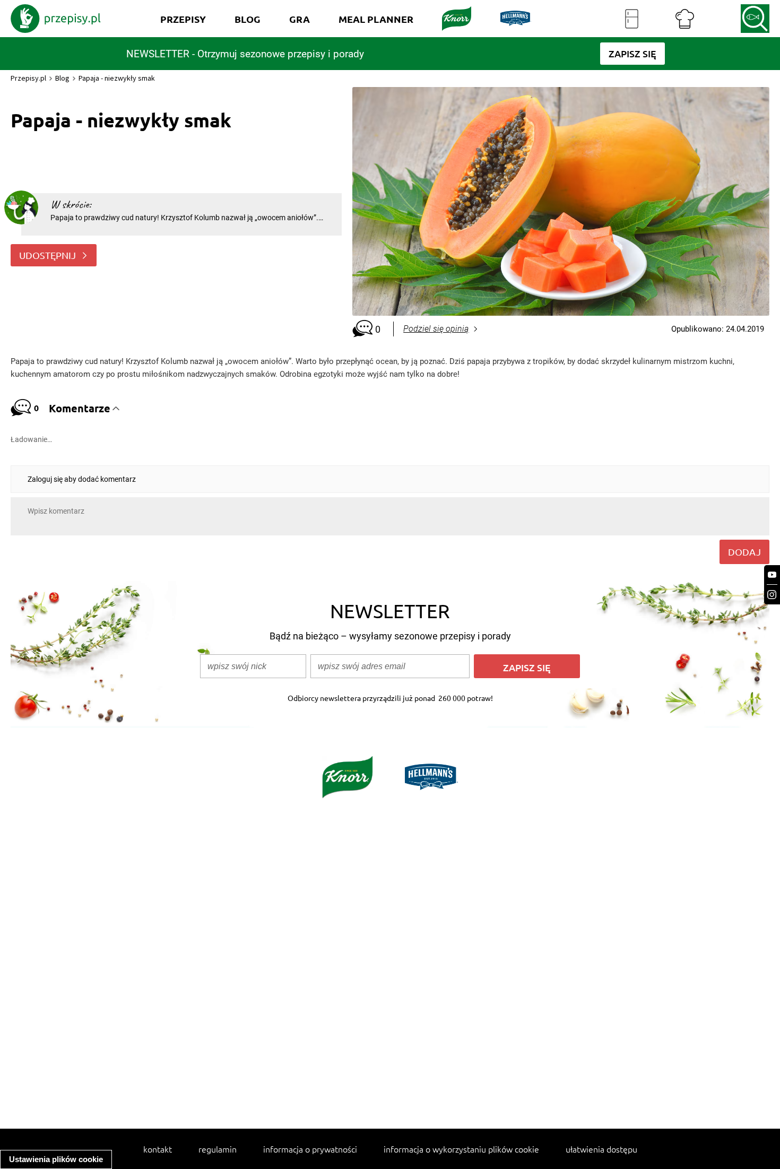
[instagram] (772, 594)
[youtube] (772, 575)
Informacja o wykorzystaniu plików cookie (461, 1149)
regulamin (217, 1149)
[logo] (56, 18)
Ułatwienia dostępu (601, 1149)
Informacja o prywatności (310, 1149)
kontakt (157, 1149)
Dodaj (744, 551)
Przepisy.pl (28, 78)
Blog (62, 78)
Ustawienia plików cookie (56, 1159)
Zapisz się (527, 667)
